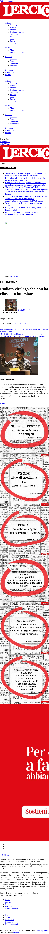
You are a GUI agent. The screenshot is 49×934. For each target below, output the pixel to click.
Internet (13, 41)
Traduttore (14, 63)
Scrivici (8, 74)
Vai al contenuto (6, 1)
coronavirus (19, 323)
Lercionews (14, 66)
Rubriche (8, 56)
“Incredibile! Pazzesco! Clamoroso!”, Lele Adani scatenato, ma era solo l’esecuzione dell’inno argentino (26, 188)
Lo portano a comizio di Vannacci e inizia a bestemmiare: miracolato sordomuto (22, 213)
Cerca (2, 139)
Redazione (9, 906)
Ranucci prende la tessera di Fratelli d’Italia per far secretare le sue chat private (25, 179)
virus (27, 323)
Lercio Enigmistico (17, 52)
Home (7, 900)
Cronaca (13, 25)
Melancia (16, 933)
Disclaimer (9, 904)
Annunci (13, 59)
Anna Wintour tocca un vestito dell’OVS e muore (24, 201)
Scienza (13, 36)
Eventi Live (9, 72)
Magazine (14, 50)
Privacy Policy (43, 930)
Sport (12, 39)
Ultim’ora (9, 70)
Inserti (7, 48)
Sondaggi (14, 61)
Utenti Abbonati (11, 909)
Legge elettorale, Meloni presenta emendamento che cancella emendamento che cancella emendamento (25, 184)
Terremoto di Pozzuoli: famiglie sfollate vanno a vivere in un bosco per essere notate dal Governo (26, 174)
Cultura (13, 43)
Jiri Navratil (14, 277)
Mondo (13, 30)
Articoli (8, 23)
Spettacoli (14, 34)
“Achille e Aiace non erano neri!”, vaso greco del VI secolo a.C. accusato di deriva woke (26, 197)
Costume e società (17, 32)
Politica (13, 27)
